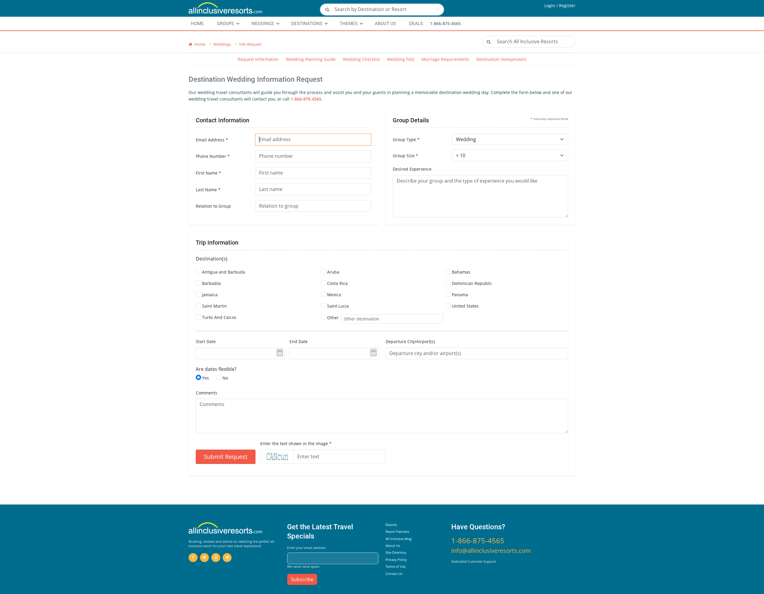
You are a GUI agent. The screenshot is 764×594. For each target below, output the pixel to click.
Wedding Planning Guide (311, 59)
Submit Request (225, 457)
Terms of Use (396, 566)
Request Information (258, 59)
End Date (298, 341)
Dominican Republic (472, 283)
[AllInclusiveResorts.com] (251, 8)
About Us (385, 23)
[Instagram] (215, 557)
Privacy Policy (396, 559)
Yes (205, 378)
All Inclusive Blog (399, 538)
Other (333, 317)
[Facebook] (193, 557)
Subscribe (302, 579)
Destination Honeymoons (501, 59)
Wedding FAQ (400, 59)
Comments (206, 393)
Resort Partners (397, 531)
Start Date (206, 341)
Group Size (405, 155)
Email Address (212, 140)
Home (199, 44)
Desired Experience (412, 169)
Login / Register (559, 5)
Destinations (306, 23)
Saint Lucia (338, 306)
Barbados (211, 283)
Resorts (391, 524)
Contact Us (394, 573)
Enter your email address (306, 547)
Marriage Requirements (445, 59)
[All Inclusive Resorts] (225, 528)
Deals (416, 23)
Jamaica (210, 294)
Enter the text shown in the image (296, 443)
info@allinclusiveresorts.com (491, 551)
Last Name (208, 189)
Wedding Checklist (361, 59)
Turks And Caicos (219, 317)
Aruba (333, 272)
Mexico (334, 294)
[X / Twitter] (204, 557)
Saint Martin (214, 306)
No (225, 378)
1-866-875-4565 (306, 99)
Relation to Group (213, 206)
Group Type (406, 139)
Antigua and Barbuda (223, 272)
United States (465, 306)
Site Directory (396, 552)
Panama (460, 294)
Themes (349, 23)
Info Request (250, 44)
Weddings (262, 23)
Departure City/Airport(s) (410, 341)
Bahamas (461, 272)
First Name (208, 173)
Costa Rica (337, 283)
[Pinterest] (227, 557)
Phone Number (213, 156)
